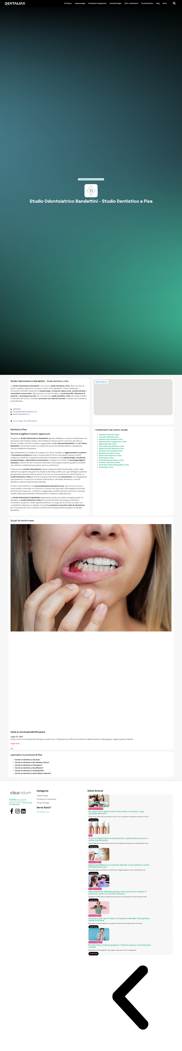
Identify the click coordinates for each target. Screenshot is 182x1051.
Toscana (95, 179)
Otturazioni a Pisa (106, 458)
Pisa (101, 179)
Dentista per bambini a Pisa (110, 451)
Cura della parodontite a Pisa (111, 446)
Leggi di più (15, 743)
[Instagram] (17, 811)
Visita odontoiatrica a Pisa (110, 456)
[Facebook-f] (11, 811)
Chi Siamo (68, 3)
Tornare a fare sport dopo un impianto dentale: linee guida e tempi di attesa (119, 919)
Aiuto (165, 3)
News (90, 808)
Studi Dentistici (147, 3)
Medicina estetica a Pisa (109, 453)
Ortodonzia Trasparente (97, 3)
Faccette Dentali (98, 808)
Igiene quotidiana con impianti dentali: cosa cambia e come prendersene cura (118, 866)
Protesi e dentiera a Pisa (109, 462)
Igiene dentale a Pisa (108, 444)
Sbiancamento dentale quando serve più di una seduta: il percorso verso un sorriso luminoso (117, 893)
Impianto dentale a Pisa (109, 435)
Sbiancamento (97, 888)
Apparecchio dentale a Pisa (110, 439)
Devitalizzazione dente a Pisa (111, 460)
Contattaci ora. (43, 812)
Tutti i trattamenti (131, 3)
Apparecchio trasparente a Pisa (112, 442)
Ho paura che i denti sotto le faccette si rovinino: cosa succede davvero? (116, 813)
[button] (130, 998)
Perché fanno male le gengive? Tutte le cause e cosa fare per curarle (119, 946)
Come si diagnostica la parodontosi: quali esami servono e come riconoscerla (118, 839)
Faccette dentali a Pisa (109, 437)
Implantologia (80, 3)
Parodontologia (115, 3)
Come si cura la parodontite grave (28, 732)
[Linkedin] (23, 811)
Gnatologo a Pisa (106, 467)
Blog (158, 3)
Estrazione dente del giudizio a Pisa (114, 465)
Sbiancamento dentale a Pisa (111, 449)
